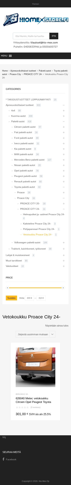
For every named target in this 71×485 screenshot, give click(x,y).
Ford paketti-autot (23, 138)
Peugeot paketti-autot (25, 176)
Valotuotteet (12, 266)
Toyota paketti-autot (24, 187)
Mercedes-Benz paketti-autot (29, 159)
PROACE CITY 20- (30, 203)
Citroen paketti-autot (25, 127)
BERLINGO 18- (22, 394)
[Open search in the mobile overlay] (35, 36)
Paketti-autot (45, 71)
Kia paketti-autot (22, 148)
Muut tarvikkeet (14, 260)
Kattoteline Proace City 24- (37, 223)
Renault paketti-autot (25, 181)
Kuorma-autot (18, 116)
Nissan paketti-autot (24, 165)
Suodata (11, 298)
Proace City (15, 74)
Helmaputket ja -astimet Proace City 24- (44, 214)
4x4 (13, 110)
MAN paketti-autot (23, 154)
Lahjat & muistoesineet (18, 255)
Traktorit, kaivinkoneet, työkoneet (28, 248)
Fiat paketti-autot (23, 132)
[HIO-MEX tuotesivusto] (35, 25)
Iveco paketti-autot (24, 143)
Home (5, 71)
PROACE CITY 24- (33, 74)
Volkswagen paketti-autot (27, 242)
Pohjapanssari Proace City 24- (39, 229)
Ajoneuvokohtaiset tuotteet (23, 71)
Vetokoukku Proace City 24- (37, 234)
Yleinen (35, 4)
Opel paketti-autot (23, 170)
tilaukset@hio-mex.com (44, 42)
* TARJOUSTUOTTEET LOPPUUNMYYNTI (28, 99)
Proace (21, 192)
